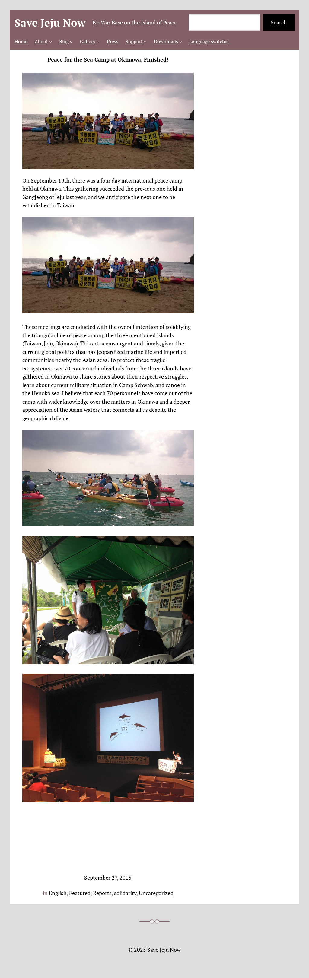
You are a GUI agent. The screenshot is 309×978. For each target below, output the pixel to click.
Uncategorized (156, 893)
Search (279, 22)
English (58, 893)
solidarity (125, 893)
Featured (80, 893)
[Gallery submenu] (98, 41)
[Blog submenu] (71, 41)
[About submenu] (50, 41)
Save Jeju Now (49, 23)
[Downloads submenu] (180, 41)
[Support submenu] (145, 41)
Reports (102, 893)
